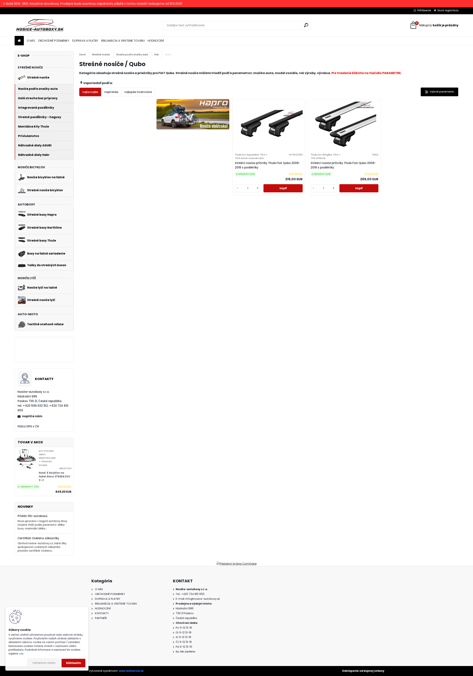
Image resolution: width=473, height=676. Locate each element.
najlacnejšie (90, 92)
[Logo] (40, 25)
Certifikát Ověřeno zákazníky (38, 538)
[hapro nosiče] (192, 114)
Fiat (156, 54)
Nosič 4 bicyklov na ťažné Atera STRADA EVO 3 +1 (54, 476)
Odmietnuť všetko (43, 663)
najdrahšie (111, 92)
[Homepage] (19, 41)
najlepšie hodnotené (138, 92)
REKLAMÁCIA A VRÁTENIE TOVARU (123, 41)
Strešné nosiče (101, 54)
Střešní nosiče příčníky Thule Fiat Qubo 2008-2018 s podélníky (267, 165)
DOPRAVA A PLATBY (85, 41)
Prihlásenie (424, 10)
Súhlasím (73, 663)
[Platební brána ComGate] (237, 564)
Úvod (82, 54)
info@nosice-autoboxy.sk (203, 599)
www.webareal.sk (131, 671)
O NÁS (31, 41)
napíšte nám (32, 416)
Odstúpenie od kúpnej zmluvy (363, 671)
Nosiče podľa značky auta (132, 54)
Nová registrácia (448, 10)
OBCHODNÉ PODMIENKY (53, 41)
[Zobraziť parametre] (439, 92)
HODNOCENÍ (156, 41)
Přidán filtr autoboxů (32, 516)
